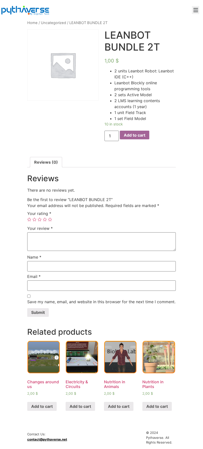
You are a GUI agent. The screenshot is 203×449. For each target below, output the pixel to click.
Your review (40, 228)
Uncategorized (53, 23)
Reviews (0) (46, 162)
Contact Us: (36, 434)
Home (32, 23)
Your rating (39, 213)
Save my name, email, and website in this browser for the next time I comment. (101, 302)
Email (34, 276)
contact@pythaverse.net (47, 439)
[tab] (46, 162)
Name (34, 257)
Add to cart (134, 135)
